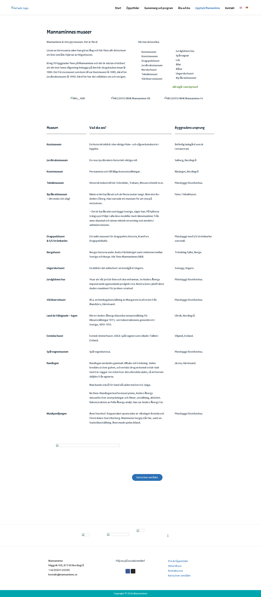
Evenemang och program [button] (158, 8)
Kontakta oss (175, 570)
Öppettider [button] (132, 8)
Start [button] (118, 8)
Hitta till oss (175, 565)
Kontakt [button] (229, 8)
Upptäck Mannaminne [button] (207, 8)
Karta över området (179, 575)
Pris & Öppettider (178, 561)
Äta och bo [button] (184, 8)
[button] (118, 8)
